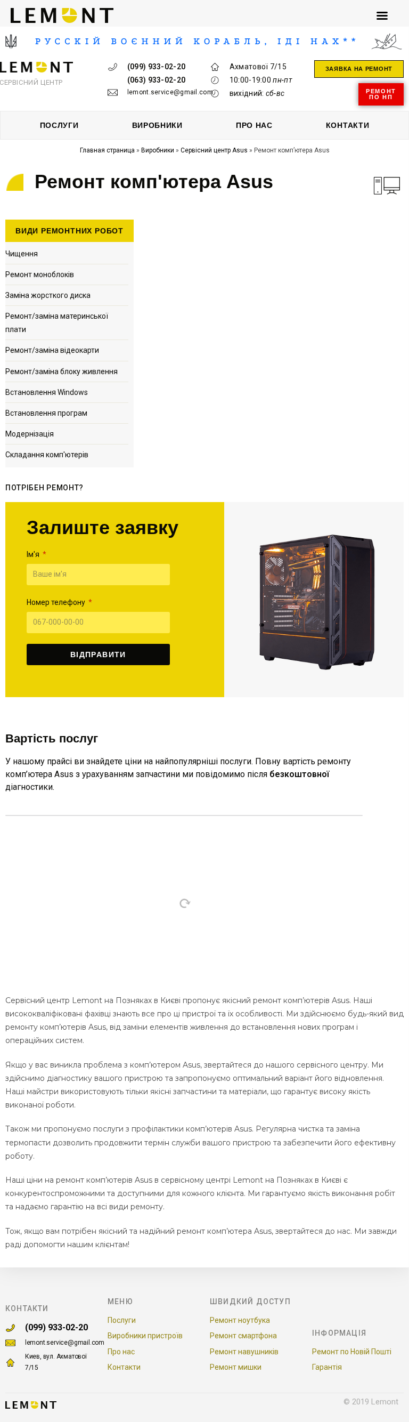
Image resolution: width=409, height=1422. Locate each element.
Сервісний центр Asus (214, 150)
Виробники (157, 150)
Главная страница (107, 150)
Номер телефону (57, 602)
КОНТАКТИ (348, 125)
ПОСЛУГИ (59, 125)
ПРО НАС (254, 125)
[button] (359, 69)
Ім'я (34, 554)
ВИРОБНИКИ (157, 125)
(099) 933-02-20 (56, 1327)
